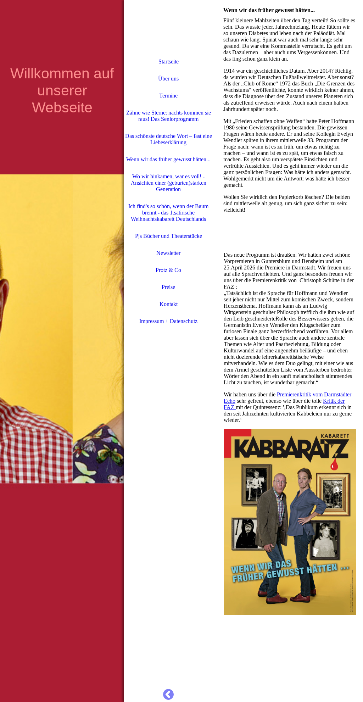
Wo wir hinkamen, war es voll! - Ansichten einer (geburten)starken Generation (168, 182)
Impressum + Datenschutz (168, 321)
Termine (168, 96)
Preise (168, 287)
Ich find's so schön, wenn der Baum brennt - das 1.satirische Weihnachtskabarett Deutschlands (168, 212)
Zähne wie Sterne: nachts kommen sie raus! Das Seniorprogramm (168, 116)
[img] (62, 351)
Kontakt (169, 304)
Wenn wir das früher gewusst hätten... (168, 159)
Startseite (168, 61)
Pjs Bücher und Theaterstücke (168, 236)
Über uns (168, 79)
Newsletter (168, 253)
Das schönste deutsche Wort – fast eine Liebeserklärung (168, 139)
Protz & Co (168, 270)
